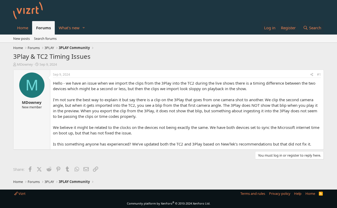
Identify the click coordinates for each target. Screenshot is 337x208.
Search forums (45, 38)
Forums (43, 27)
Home (22, 27)
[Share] (312, 75)
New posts (21, 38)
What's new (69, 27)
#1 (319, 74)
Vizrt (22, 193)
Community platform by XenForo (168, 203)
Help (297, 193)
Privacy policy (279, 193)
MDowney (25, 64)
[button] (83, 28)
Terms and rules (252, 193)
